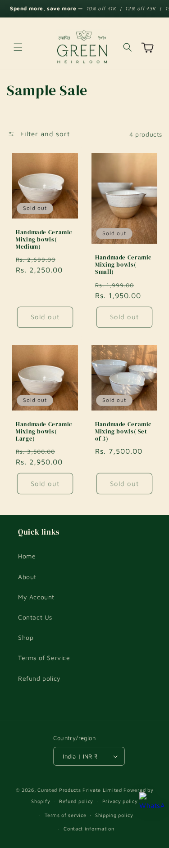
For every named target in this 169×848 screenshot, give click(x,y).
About (27, 576)
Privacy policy (120, 801)
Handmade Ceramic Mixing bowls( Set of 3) (123, 431)
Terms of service (65, 815)
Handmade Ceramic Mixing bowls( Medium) (44, 239)
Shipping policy (114, 815)
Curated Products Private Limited (79, 790)
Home (27, 556)
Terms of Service (44, 657)
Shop (25, 637)
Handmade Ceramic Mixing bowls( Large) (44, 431)
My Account (36, 597)
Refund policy (39, 678)
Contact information (89, 828)
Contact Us (35, 617)
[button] (18, 47)
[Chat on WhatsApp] (151, 804)
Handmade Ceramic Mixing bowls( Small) (123, 265)
